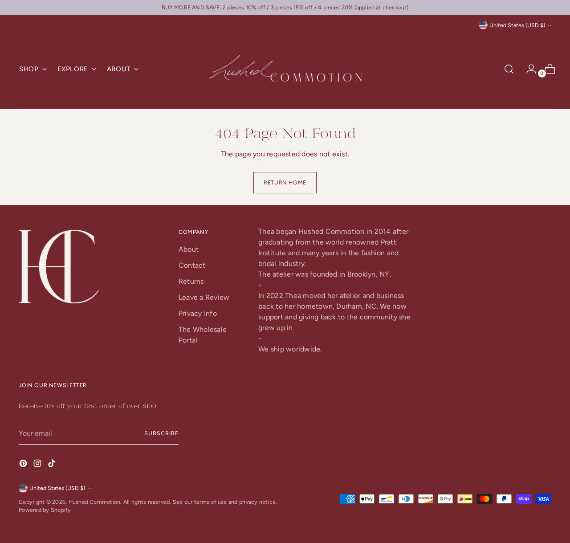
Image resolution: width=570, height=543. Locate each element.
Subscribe (161, 433)
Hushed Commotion (95, 501)
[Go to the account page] (528, 69)
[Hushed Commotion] (285, 69)
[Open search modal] (509, 69)
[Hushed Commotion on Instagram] (38, 465)
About (189, 249)
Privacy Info (198, 313)
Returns (191, 281)
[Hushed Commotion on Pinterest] (24, 465)
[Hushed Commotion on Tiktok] (52, 465)
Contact (192, 265)
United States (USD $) (517, 25)
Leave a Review (204, 297)
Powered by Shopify (45, 509)
